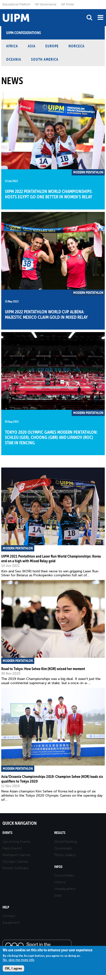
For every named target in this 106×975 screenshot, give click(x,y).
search (89, 17)
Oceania (13, 59)
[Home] (1, 9)
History (60, 882)
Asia (31, 46)
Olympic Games (15, 862)
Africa (12, 46)
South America (44, 59)
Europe (52, 46)
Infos (58, 867)
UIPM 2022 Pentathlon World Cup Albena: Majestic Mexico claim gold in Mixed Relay (46, 314)
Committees (64, 875)
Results (59, 833)
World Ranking (65, 842)
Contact (8, 916)
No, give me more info (18, 960)
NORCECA (77, 46)
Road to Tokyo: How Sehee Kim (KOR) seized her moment (43, 668)
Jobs (58, 895)
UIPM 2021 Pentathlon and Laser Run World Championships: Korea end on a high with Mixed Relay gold (51, 558)
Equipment (10, 922)
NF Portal (67, 4)
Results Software (15, 868)
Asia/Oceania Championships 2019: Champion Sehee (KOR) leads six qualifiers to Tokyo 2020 (52, 779)
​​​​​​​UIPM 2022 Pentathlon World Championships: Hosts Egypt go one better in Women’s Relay (48, 194)
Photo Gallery (65, 855)
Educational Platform (16, 4)
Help (5, 907)
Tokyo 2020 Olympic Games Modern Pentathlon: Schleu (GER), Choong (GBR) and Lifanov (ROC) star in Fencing (51, 437)
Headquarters (64, 889)
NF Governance (45, 4)
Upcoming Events (16, 842)
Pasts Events (12, 848)
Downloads (63, 848)
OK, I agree (13, 968)
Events (7, 833)
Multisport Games (16, 855)
